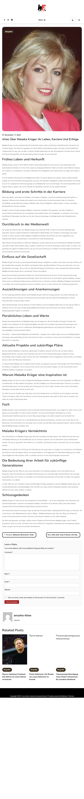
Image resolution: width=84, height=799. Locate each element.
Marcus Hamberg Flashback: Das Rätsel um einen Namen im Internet (14, 677)
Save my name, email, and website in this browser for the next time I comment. (36, 598)
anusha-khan (22, 615)
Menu (40, 20)
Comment (8, 552)
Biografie (8, 32)
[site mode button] (73, 20)
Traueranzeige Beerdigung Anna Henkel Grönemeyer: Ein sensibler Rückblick (67, 677)
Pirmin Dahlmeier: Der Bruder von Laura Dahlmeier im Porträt (41, 677)
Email (7, 582)
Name (7, 574)
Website (7, 590)
